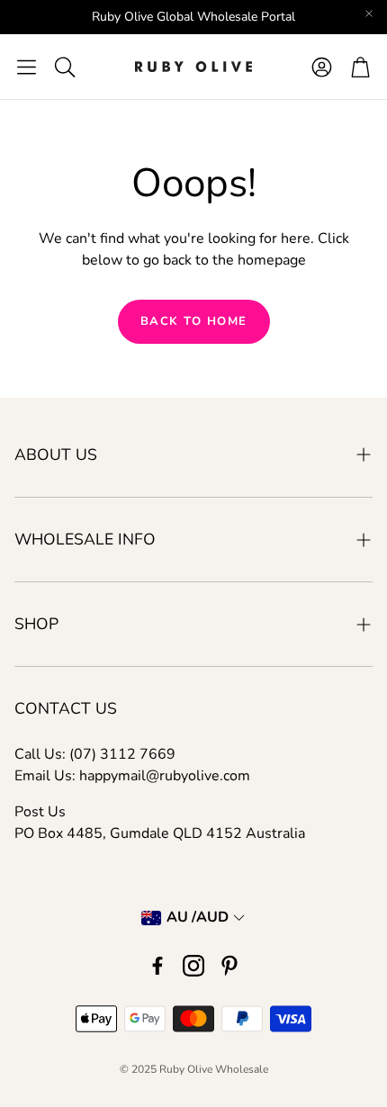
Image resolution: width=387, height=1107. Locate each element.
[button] (26, 66)
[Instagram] (193, 965)
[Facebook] (157, 965)
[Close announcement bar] (369, 13)
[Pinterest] (229, 965)
